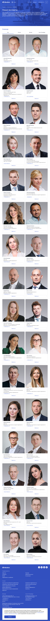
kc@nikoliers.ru (5, 599)
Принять (10, 616)
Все (8, 32)
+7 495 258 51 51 (5, 598)
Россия (19, 32)
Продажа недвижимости (30, 587)
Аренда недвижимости (6, 587)
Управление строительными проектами (10, 584)
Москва (30, 32)
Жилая (3, 575)
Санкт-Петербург (42, 32)
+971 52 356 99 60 (5, 605)
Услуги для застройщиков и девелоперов (10, 582)
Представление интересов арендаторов (10, 588)
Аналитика (27, 588)
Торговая (27, 572)
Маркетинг (4, 590)
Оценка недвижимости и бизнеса (8, 585)
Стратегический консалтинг (30, 584)
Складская (4, 574)
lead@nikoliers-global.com (7, 607)
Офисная (4, 572)
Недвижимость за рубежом (7, 577)
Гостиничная (27, 575)
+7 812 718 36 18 (28, 598)
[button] (14, 2)
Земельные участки (29, 574)
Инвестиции (27, 585)
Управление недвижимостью (31, 582)
